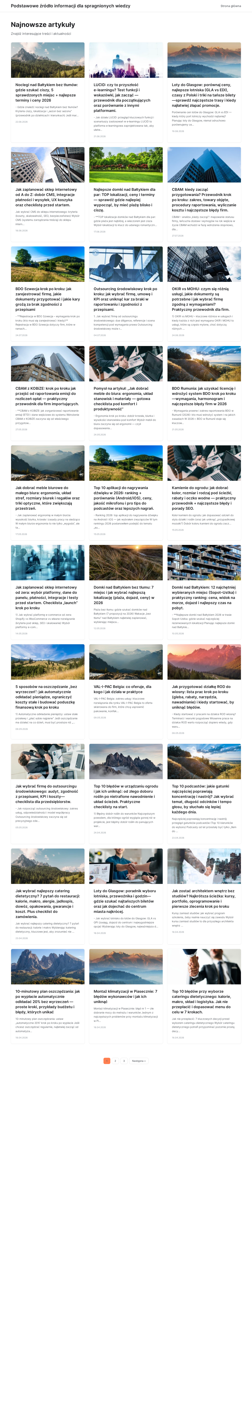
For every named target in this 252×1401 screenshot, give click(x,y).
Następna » (139, 1060)
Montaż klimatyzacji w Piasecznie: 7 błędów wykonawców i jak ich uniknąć (125, 996)
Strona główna (231, 6)
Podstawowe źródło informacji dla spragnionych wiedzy (70, 5)
